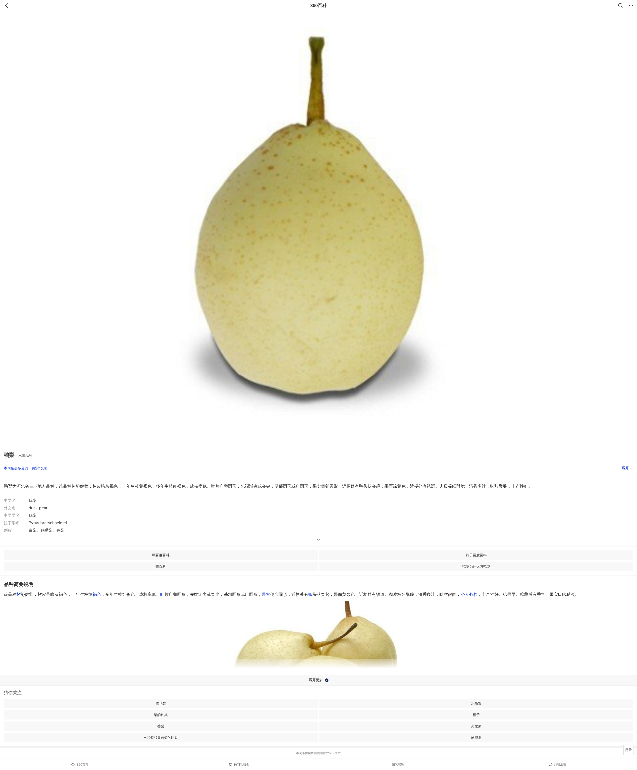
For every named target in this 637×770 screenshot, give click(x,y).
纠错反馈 (560, 764)
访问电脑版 (241, 764)
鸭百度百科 (160, 555)
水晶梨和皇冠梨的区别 (160, 737)
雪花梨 (161, 703)
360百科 (318, 5)
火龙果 (476, 726)
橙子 (476, 715)
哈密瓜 (476, 737)
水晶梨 (476, 703)
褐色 (97, 594)
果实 (266, 594)
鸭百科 (161, 566)
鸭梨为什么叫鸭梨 (476, 566)
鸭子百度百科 (476, 555)
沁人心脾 (469, 594)
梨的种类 (161, 715)
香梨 (160, 726)
